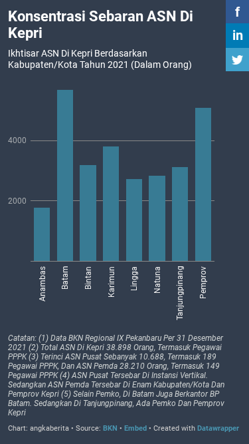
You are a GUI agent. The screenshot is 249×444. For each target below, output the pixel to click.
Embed (135, 428)
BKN (111, 428)
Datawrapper (218, 428)
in (237, 35)
